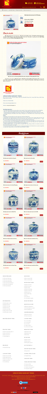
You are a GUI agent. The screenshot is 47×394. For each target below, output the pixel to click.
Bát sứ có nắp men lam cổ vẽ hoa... (10, 238)
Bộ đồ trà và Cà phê (28, 304)
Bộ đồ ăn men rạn (7, 307)
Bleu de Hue (27, 276)
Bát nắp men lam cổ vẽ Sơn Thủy (9, 265)
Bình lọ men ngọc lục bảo (8, 358)
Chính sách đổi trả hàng (8, 281)
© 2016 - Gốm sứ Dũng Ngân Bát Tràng (23, 385)
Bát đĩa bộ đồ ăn (6, 300)
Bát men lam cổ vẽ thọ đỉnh (29, 158)
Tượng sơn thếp (28, 364)
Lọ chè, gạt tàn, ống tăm (29, 298)
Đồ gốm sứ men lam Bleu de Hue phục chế (30, 78)
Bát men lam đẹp (19, 36)
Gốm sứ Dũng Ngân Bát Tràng (17, 38)
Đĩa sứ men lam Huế (28, 279)
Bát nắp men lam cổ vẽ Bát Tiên (9, 211)
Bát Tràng (42, 36)
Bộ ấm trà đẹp (27, 287)
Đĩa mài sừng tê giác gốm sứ (8, 331)
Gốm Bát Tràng (11, 10)
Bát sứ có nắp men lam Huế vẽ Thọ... (31, 238)
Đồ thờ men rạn (27, 341)
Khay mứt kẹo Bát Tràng (29, 348)
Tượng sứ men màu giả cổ (29, 367)
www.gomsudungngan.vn (11, 105)
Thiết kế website (20, 390)
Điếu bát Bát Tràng (28, 329)
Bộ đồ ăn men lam (7, 304)
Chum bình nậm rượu (29, 312)
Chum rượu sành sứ (28, 315)
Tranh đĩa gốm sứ (7, 336)
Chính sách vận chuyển (8, 279)
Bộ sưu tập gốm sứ (28, 300)
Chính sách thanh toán (7, 278)
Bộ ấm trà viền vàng (28, 290)
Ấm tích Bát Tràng (28, 293)
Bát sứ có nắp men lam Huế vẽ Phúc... (31, 265)
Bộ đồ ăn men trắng (7, 309)
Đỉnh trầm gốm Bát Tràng (8, 318)
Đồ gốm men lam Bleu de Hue (26, 35)
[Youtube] (22, 388)
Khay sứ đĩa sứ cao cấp (8, 310)
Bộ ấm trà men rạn (28, 286)
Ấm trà (26, 295)
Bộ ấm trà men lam (28, 284)
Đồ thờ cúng (27, 337)
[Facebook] (24, 388)
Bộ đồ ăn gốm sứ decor (8, 303)
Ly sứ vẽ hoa (27, 323)
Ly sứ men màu (27, 322)
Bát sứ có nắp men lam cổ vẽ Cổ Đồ (31, 211)
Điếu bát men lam (28, 331)
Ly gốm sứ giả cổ (28, 325)
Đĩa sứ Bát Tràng (6, 329)
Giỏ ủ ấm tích (27, 296)
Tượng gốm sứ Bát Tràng (30, 361)
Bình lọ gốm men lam (7, 357)
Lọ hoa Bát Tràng (7, 353)
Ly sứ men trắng (28, 320)
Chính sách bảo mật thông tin (8, 282)
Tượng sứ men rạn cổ (28, 365)
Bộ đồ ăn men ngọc (7, 306)
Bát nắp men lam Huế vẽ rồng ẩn (9, 158)
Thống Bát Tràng (28, 355)
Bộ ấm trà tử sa (27, 292)
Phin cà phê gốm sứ (28, 309)
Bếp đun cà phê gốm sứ (29, 306)
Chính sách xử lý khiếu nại (8, 284)
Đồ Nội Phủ (34, 35)
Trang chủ (5, 10)
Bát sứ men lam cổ (27, 10)
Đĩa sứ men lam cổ (7, 333)
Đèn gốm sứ (5, 345)
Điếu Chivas (27, 334)
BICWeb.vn (27, 390)
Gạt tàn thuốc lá (28, 345)
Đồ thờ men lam (27, 339)
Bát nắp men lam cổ (9, 35)
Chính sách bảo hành (7, 285)
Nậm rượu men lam (28, 314)
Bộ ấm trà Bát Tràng (29, 282)
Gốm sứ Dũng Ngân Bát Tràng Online (13, 79)
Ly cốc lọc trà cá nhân (28, 326)
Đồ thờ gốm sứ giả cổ (28, 342)
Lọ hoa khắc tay (6, 361)
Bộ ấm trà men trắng (28, 289)
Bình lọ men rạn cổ (7, 360)
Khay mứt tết (27, 350)
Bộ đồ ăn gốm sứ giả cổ (8, 312)
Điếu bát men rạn (28, 333)
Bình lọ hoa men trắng (7, 355)
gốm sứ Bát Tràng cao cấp (10, 36)
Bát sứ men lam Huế (28, 278)
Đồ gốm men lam (19, 10)
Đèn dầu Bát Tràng (7, 347)
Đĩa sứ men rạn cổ (7, 334)
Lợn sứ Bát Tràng (28, 358)
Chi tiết (20, 161)
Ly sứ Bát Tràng (28, 318)
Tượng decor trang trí (28, 368)
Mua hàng (30, 25)
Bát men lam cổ (18, 78)
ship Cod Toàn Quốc (29, 79)
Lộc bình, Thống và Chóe (29, 353)
